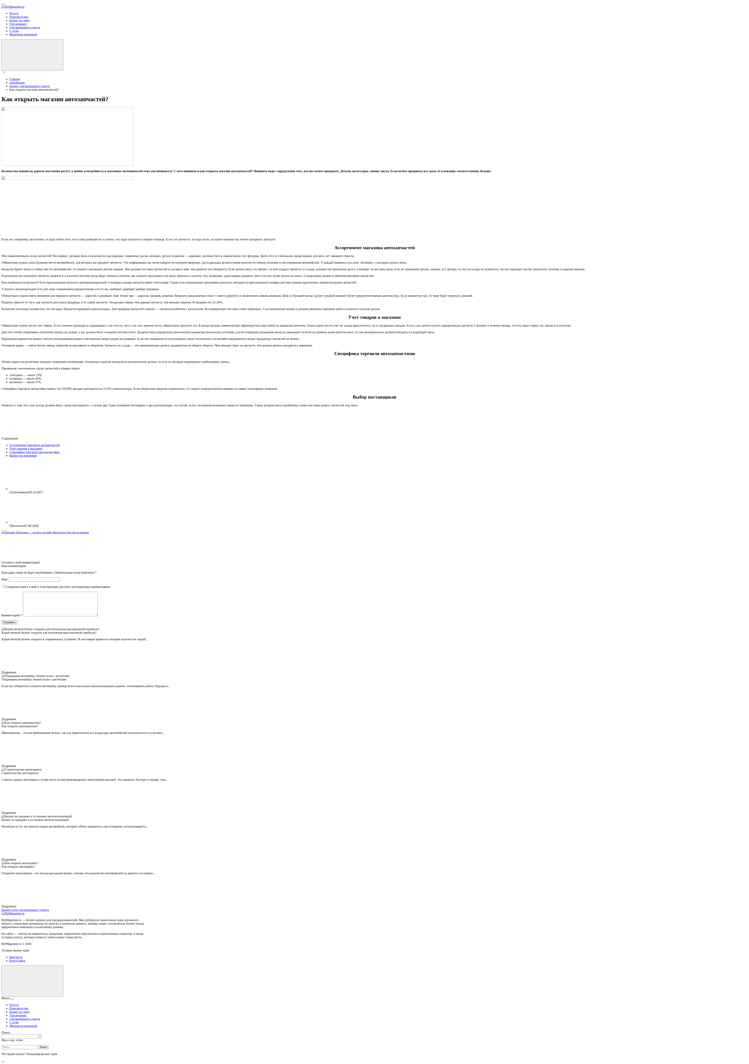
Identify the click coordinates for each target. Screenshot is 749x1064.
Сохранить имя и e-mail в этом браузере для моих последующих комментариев (57, 586)
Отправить (9, 622)
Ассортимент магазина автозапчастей (34, 445)
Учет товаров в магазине (25, 448)
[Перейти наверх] (32, 981)
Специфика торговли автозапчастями (34, 452)
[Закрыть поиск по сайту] (3, 1061)
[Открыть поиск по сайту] (32, 54)
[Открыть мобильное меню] (3, 4)
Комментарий (12, 615)
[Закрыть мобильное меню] (12, 999)
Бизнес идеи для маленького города (25, 910)
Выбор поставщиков (23, 455)
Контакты (15, 957)
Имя (4, 579)
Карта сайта (17, 960)
